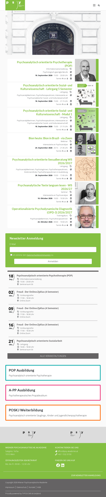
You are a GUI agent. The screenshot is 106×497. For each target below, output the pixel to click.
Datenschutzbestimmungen (39, 255)
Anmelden (53, 261)
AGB (39, 487)
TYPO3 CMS (26, 493)
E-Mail (13, 244)
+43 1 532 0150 (64, 454)
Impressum (10, 487)
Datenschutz (22, 487)
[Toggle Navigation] (94, 5)
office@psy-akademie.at (67, 451)
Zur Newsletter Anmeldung (86, 475)
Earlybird (37, 493)
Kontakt (32, 487)
